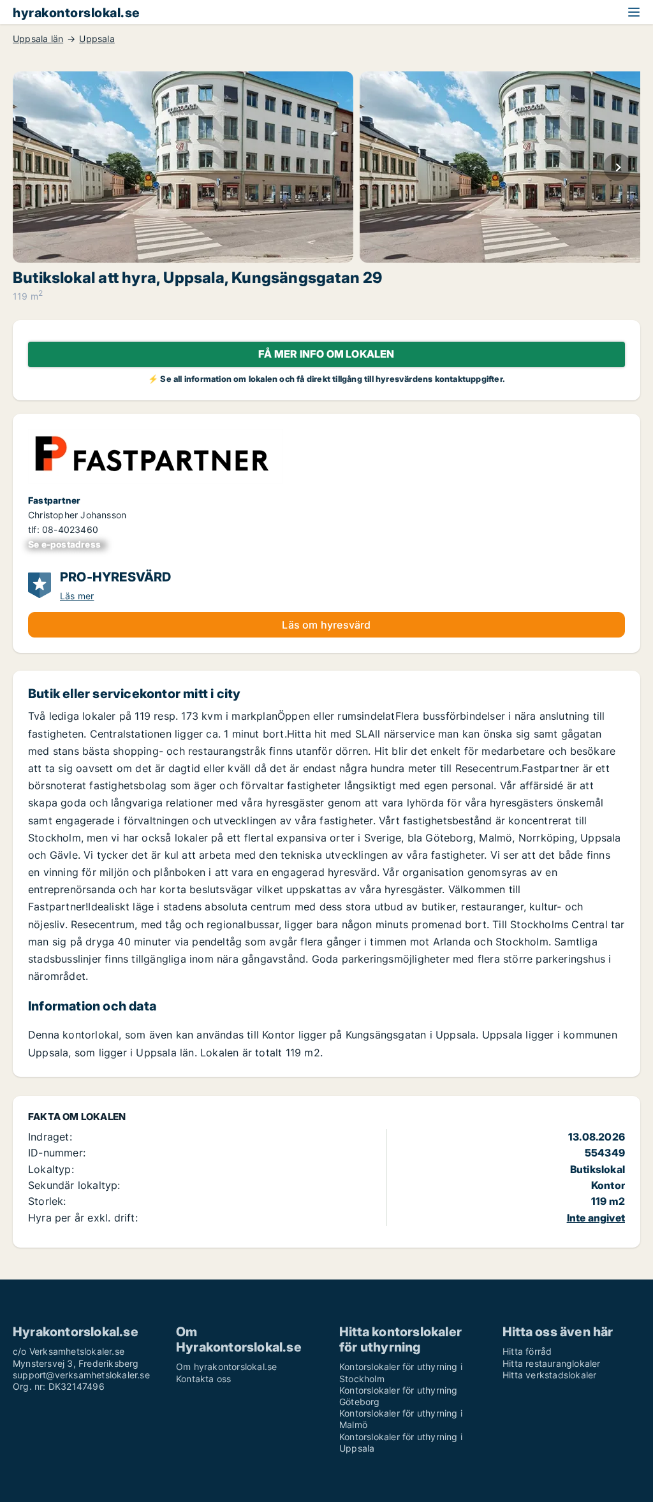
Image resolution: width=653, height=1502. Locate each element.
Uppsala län (38, 39)
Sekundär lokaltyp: (74, 1185)
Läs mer (77, 595)
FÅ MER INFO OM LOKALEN (326, 353)
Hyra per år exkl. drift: (83, 1217)
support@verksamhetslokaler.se (81, 1374)
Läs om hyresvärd (326, 624)
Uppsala (96, 39)
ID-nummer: (56, 1152)
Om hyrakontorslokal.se (226, 1366)
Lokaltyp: (51, 1169)
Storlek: (47, 1201)
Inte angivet (596, 1217)
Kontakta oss (203, 1378)
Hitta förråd (527, 1351)
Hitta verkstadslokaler (549, 1374)
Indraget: (50, 1136)
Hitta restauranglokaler (552, 1363)
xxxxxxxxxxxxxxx (67, 544)
